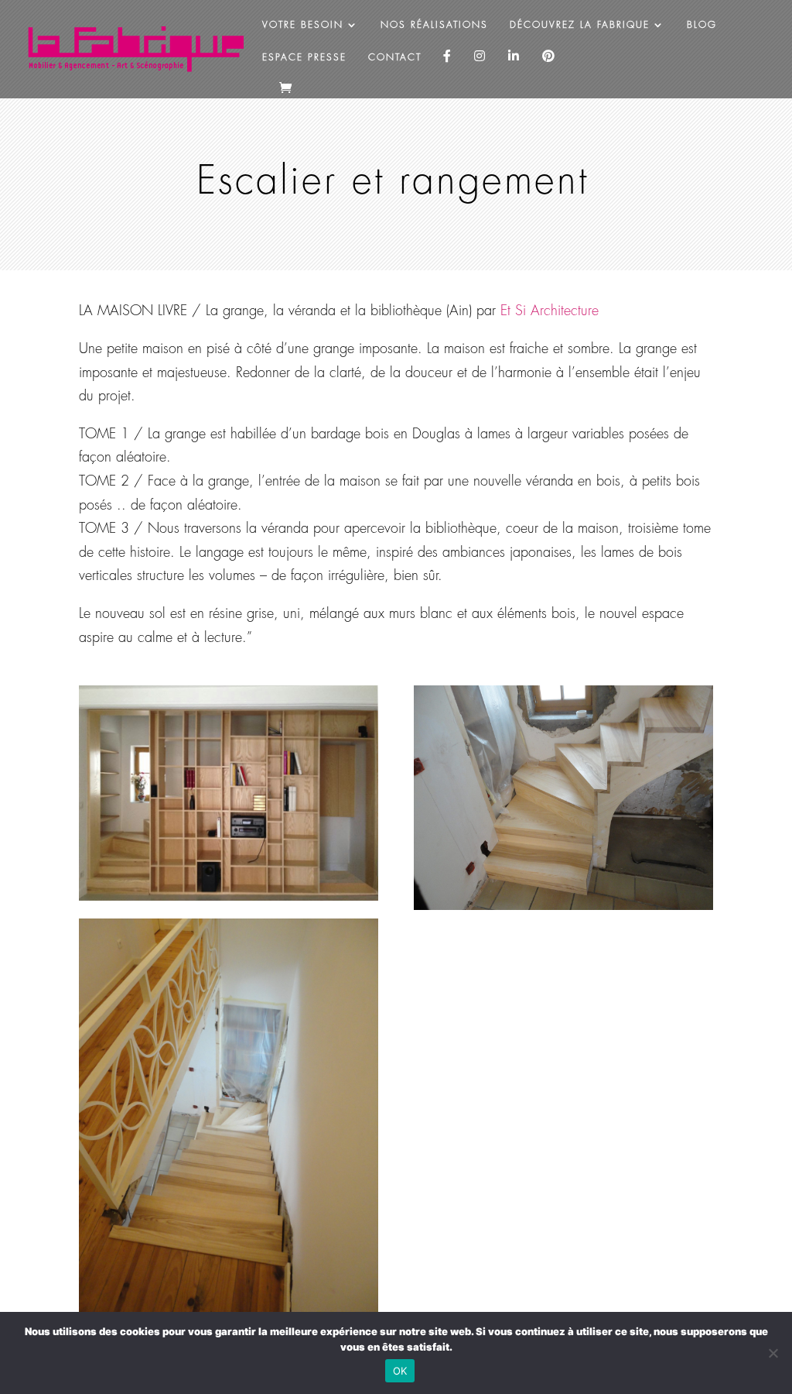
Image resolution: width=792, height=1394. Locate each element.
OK (400, 1371)
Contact (395, 57)
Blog (702, 24)
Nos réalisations (434, 24)
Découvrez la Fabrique (580, 24)
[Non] (772, 1353)
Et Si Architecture (549, 311)
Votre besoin (302, 24)
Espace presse (304, 57)
